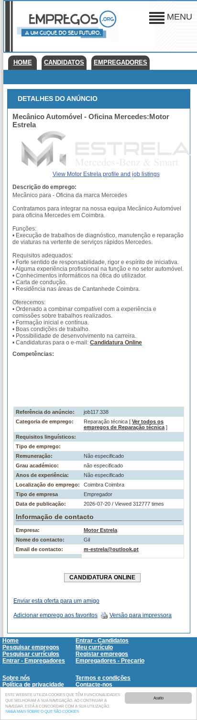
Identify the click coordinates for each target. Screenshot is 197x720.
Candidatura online (102, 577)
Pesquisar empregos (30, 647)
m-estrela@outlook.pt (111, 549)
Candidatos (64, 62)
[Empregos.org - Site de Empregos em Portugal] (65, 39)
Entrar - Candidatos (102, 640)
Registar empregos (102, 654)
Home (22, 62)
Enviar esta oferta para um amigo (56, 601)
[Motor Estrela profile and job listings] (106, 165)
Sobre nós (16, 678)
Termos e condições (103, 678)
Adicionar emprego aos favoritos (55, 615)
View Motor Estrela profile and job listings (106, 174)
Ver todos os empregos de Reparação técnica (124, 424)
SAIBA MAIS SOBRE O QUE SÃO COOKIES (42, 711)
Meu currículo (94, 647)
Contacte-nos (94, 684)
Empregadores (120, 62)
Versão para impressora (140, 615)
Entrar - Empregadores (33, 660)
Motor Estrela (100, 530)
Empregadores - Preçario (110, 660)
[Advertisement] (98, 380)
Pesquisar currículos (30, 654)
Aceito (158, 697)
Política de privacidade (33, 684)
